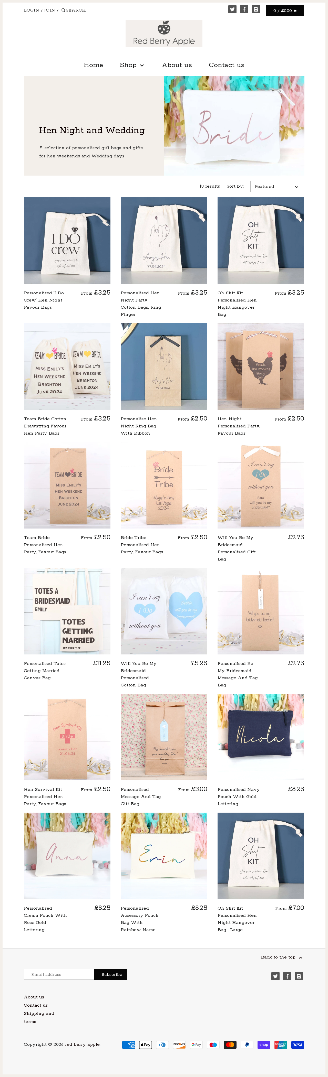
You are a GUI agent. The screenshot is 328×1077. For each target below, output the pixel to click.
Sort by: (235, 186)
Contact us (226, 65)
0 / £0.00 (283, 11)
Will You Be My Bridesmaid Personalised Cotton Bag (139, 674)
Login (31, 10)
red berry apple (82, 1044)
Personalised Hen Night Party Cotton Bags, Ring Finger (141, 303)
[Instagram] (256, 9)
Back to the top (279, 957)
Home (93, 65)
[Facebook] (244, 9)
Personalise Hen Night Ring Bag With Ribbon (139, 426)
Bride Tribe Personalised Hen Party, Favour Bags (142, 545)
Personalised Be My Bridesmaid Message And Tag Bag (238, 674)
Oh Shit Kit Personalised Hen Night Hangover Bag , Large (237, 919)
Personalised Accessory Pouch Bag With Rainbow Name (140, 919)
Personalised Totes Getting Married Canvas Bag (45, 671)
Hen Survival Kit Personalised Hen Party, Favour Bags (45, 797)
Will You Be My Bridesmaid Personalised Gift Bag (237, 548)
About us (177, 65)
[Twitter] (232, 9)
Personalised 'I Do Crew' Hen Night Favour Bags (44, 300)
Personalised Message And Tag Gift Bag (141, 797)
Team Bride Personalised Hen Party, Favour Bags (45, 545)
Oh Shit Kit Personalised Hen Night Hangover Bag (237, 303)
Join (49, 10)
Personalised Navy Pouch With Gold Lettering (239, 797)
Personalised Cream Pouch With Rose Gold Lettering (45, 919)
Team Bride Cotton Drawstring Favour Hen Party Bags (45, 426)
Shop (129, 65)
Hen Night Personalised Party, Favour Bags (239, 426)
